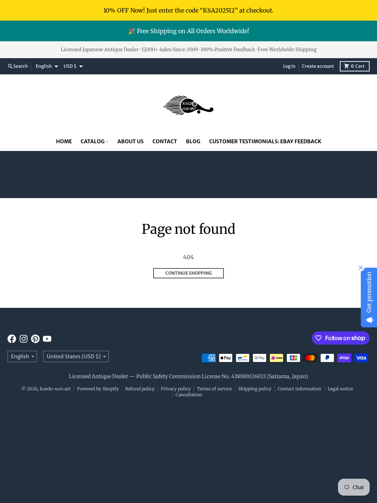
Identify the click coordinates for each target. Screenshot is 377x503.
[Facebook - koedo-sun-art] (11, 338)
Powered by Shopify (98, 388)
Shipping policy (254, 388)
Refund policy (140, 388)
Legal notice (340, 388)
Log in (289, 66)
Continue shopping (188, 273)
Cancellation (189, 394)
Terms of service (214, 388)
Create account (318, 66)
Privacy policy (176, 388)
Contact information (299, 388)
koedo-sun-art (55, 388)
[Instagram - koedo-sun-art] (23, 338)
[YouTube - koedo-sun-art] (47, 338)
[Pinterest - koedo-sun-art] (35, 338)
